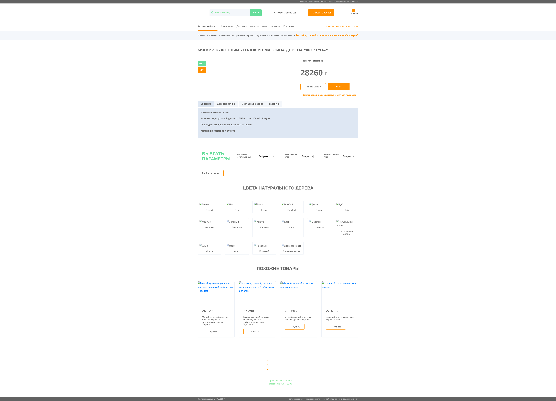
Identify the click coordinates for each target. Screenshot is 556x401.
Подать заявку (313, 86)
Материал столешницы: (244, 155)
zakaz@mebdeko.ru (331, 367)
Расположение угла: (331, 155)
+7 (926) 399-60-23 (285, 12)
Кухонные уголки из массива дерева (274, 35)
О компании (227, 26)
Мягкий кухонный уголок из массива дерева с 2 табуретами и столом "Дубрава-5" (256, 321)
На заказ (275, 26)
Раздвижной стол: (291, 155)
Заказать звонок (322, 12)
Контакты (288, 26)
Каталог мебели (206, 26)
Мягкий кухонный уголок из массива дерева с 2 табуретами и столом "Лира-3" (215, 321)
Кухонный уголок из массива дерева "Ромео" (340, 318)
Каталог (213, 35)
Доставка (241, 26)
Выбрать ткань (210, 173)
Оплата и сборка (258, 26)
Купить (340, 86)
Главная (201, 35)
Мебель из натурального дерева (237, 35)
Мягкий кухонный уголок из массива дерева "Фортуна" (298, 318)
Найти (256, 12)
